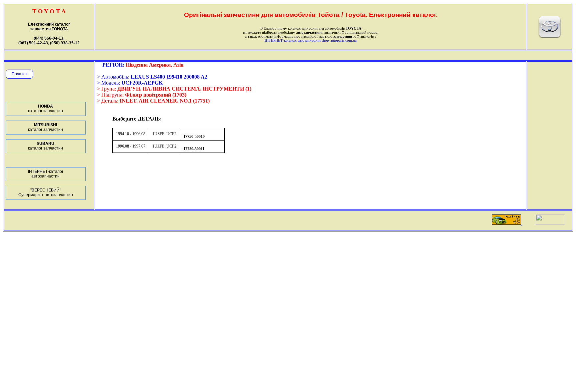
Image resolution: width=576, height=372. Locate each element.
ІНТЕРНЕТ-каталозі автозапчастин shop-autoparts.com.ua (311, 40)
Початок (19, 74)
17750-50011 (193, 149)
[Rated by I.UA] (550, 223)
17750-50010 (194, 136)
